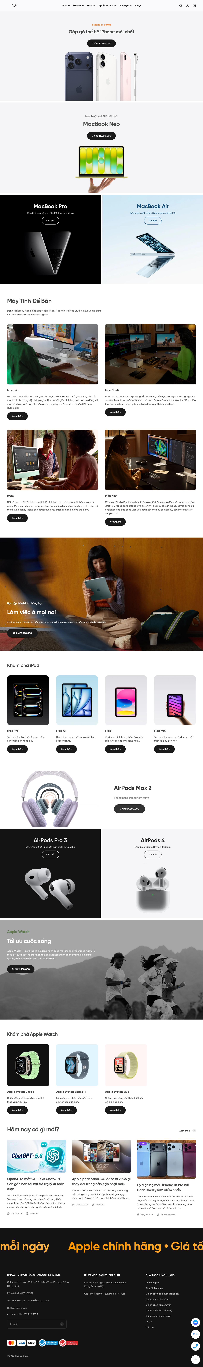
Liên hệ (150, 1327)
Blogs (138, 5)
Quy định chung (154, 1288)
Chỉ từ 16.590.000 (101, 136)
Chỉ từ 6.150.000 (21, 969)
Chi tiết (50, 220)
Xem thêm (17, 416)
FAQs (149, 1321)
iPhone (77, 5)
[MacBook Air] (152, 239)
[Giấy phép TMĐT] (44, 1343)
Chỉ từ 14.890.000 (129, 808)
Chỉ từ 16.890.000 (101, 43)
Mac (64, 5)
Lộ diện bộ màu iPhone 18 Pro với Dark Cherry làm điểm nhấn (163, 1187)
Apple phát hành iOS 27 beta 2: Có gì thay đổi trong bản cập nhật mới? (101, 1181)
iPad (89, 5)
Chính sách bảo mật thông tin (162, 1293)
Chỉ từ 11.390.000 (22, 633)
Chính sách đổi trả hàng (159, 1310)
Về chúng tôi (152, 1282)
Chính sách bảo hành (157, 1299)
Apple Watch (106, 5)
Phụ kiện (124, 5)
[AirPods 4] (152, 873)
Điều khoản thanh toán (158, 1316)
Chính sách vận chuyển (158, 1305)
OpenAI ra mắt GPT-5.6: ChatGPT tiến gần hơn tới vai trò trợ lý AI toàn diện (35, 1183)
